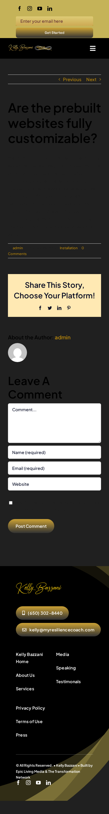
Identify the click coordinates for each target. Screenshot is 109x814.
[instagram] (29, 8)
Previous (72, 79)
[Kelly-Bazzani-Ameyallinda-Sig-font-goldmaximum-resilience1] (30, 46)
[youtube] (39, 8)
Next (91, 79)
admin (18, 248)
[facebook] (19, 8)
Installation (69, 248)
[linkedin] (49, 8)
